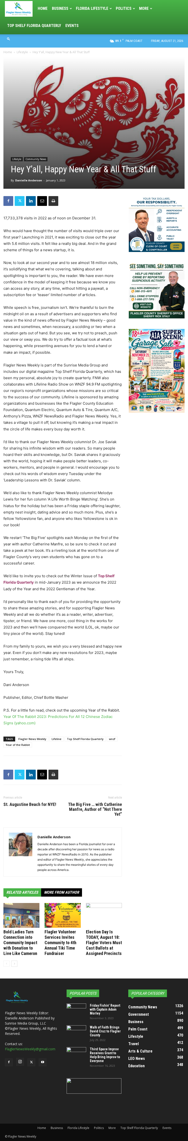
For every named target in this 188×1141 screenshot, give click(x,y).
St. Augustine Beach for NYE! (29, 804)
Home (42, 8)
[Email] (42, 201)
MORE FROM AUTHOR (61, 892)
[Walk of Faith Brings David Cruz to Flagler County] (76, 1032)
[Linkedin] (31, 201)
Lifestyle (22, 52)
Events (72, 25)
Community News (35, 159)
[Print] (53, 201)
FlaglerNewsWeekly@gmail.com (30, 1049)
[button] (8, 38)
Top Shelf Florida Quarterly (34, 25)
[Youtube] (43, 1062)
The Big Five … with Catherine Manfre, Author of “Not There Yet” (95, 809)
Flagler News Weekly (32, 739)
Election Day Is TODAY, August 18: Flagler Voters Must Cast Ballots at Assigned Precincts (104, 942)
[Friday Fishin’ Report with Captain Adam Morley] (76, 1010)
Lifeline (56, 739)
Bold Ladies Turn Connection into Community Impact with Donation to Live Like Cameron (20, 942)
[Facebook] (8, 201)
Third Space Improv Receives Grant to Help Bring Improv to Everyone (105, 1055)
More (144, 8)
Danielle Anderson (28, 180)
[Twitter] (19, 201)
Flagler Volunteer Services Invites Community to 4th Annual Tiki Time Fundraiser (60, 942)
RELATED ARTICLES (22, 892)
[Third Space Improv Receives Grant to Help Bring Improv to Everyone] (76, 1054)
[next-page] (14, 964)
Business (60, 8)
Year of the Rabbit (18, 745)
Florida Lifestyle (92, 8)
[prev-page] (6, 964)
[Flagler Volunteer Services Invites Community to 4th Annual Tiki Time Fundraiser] (63, 915)
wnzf (112, 739)
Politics (123, 8)
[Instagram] (20, 1062)
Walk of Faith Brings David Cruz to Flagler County (105, 1031)
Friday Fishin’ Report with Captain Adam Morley (105, 1009)
